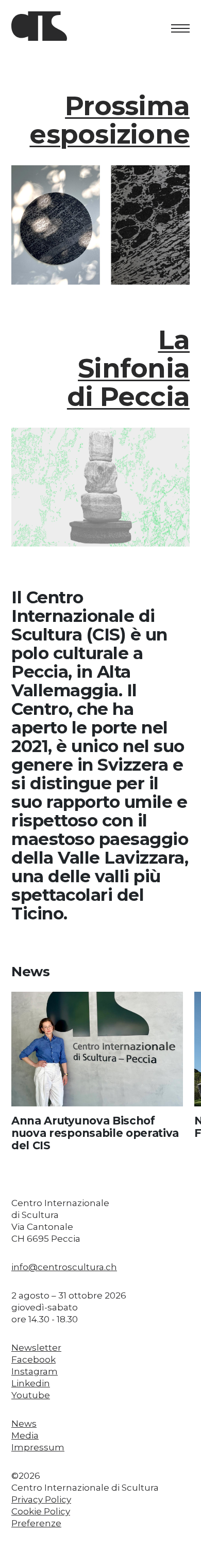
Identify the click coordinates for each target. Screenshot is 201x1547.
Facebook (33, 1359)
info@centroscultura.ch (64, 1267)
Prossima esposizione (109, 120)
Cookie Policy (40, 1511)
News (24, 1423)
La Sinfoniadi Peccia (128, 368)
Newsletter (36, 1347)
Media (25, 1435)
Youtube (30, 1395)
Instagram (34, 1371)
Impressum (37, 1447)
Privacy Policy (41, 1499)
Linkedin (30, 1383)
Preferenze (36, 1523)
